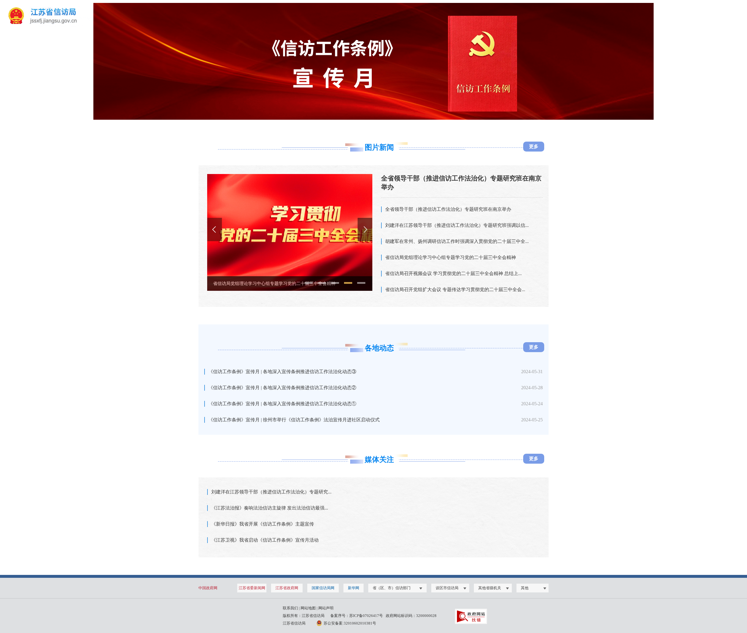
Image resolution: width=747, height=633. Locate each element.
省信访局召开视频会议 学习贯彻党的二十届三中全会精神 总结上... (277, 283)
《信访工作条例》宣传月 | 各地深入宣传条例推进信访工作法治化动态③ (282, 371)
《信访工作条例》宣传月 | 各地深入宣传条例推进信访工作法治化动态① (282, 403)
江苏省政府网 (286, 588)
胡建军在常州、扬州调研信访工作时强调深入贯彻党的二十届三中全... (457, 241)
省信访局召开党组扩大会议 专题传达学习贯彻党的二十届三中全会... (455, 289)
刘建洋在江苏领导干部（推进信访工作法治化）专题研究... (271, 491)
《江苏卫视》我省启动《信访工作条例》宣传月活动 (265, 540)
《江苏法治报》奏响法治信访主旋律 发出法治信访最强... (269, 507)
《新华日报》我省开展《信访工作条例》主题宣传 (262, 523)
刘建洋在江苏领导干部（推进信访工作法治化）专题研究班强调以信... (457, 225)
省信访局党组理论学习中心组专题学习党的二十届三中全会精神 (450, 257)
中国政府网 (207, 588)
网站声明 (326, 608)
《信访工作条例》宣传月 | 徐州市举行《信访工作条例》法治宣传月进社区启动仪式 (294, 419)
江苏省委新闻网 (252, 588)
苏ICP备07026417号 (366, 615)
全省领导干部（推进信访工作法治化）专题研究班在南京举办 (448, 209)
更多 (533, 146)
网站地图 (308, 608)
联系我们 (290, 608)
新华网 (353, 588)
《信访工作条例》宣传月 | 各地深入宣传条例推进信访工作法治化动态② (282, 387)
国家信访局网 (323, 588)
